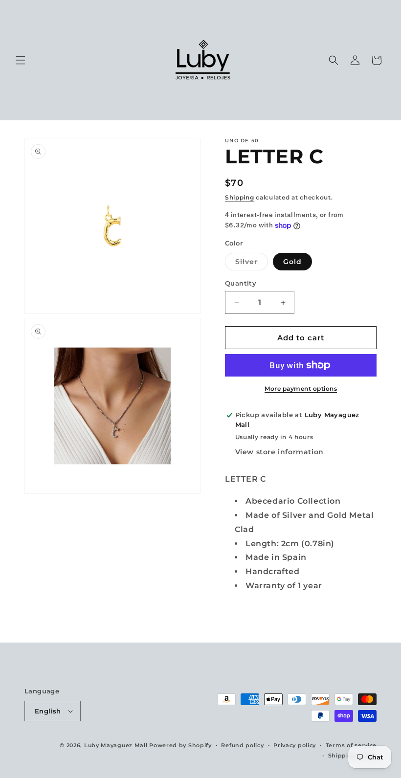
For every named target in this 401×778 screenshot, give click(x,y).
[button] (20, 60)
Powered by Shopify (180, 745)
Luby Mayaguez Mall (116, 745)
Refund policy (242, 745)
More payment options (301, 388)
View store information (279, 451)
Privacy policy (294, 745)
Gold (292, 261)
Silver (251, 263)
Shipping (239, 197)
